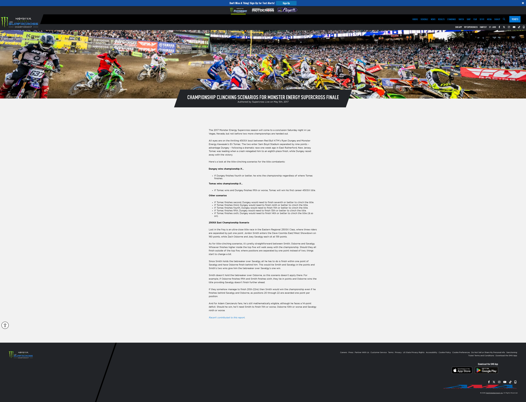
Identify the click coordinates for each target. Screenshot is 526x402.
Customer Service (379, 352)
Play (475, 19)
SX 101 (482, 19)
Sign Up (286, 3)
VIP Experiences (471, 27)
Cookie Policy (445, 352)
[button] (263, 3)
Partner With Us (362, 352)
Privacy (398, 352)
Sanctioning (511, 352)
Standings (451, 19)
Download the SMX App (506, 356)
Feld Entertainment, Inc (494, 393)
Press (350, 352)
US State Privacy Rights (413, 352)
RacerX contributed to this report (227, 318)
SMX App (458, 27)
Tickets (515, 19)
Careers (343, 352)
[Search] (504, 19)
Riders (415, 19)
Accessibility (431, 352)
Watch (461, 19)
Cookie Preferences (461, 352)
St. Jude (492, 27)
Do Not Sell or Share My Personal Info (488, 352)
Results (441, 19)
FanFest (483, 27)
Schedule (424, 19)
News (433, 19)
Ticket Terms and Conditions (481, 356)
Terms (391, 352)
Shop (469, 19)
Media (489, 19)
